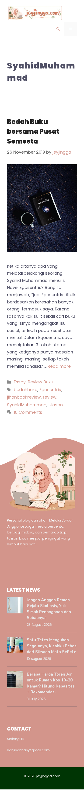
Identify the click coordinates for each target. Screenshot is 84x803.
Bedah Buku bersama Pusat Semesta (33, 131)
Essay (20, 382)
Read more (59, 366)
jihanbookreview (24, 397)
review (49, 397)
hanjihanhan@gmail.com (28, 750)
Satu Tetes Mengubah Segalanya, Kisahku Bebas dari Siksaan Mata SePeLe (52, 646)
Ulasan (56, 405)
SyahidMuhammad (26, 405)
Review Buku (40, 382)
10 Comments (28, 412)
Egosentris (50, 389)
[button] (58, 29)
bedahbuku (25, 389)
